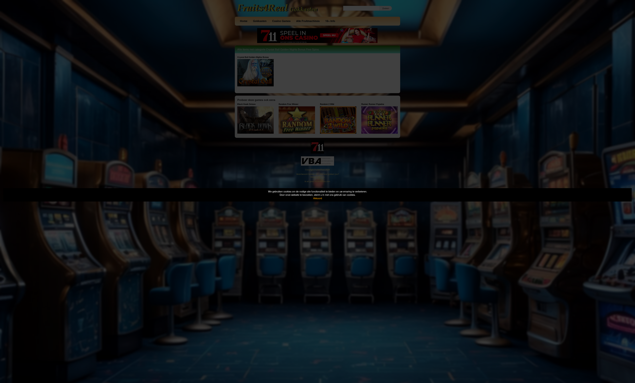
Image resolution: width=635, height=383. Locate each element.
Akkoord (317, 198)
